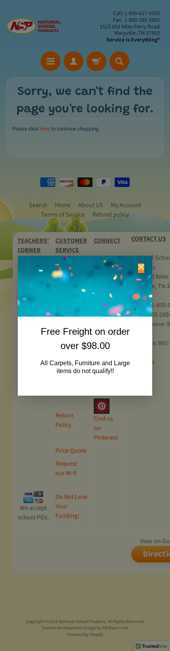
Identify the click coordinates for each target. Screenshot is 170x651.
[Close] (141, 268)
